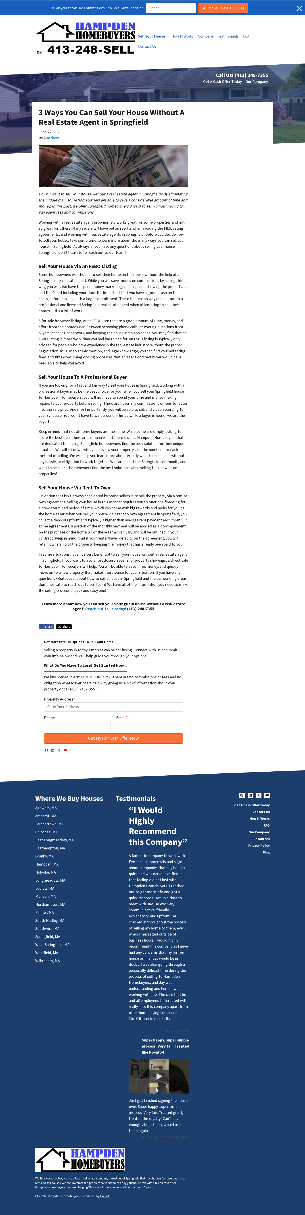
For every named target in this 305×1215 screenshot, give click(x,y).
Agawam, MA (46, 808)
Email (121, 718)
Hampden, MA (46, 864)
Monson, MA (45, 896)
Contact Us (147, 46)
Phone (49, 718)
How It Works (182, 36)
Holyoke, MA (45, 872)
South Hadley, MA (49, 920)
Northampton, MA (50, 904)
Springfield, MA (47, 937)
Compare (205, 36)
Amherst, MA (45, 816)
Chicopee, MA (46, 832)
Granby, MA (44, 856)
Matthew (51, 138)
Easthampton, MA (50, 848)
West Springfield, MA (52, 945)
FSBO (97, 321)
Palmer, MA (44, 912)
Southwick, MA (47, 928)
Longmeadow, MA (50, 880)
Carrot (104, 1196)
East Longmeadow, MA (54, 840)
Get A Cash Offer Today (222, 82)
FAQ (246, 36)
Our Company (256, 82)
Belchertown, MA (49, 824)
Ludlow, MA (44, 888)
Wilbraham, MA (47, 961)
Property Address (60, 699)
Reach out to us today (105, 609)
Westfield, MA (46, 953)
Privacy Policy (259, 845)
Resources (261, 838)
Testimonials (228, 36)
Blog (266, 852)
